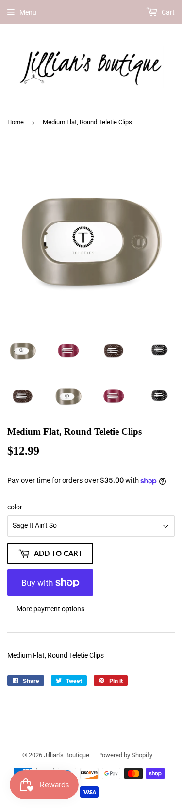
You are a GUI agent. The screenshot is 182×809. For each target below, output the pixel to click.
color (14, 507)
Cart (167, 12)
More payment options (50, 609)
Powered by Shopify (125, 755)
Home (15, 122)
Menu (27, 12)
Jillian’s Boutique (66, 755)
